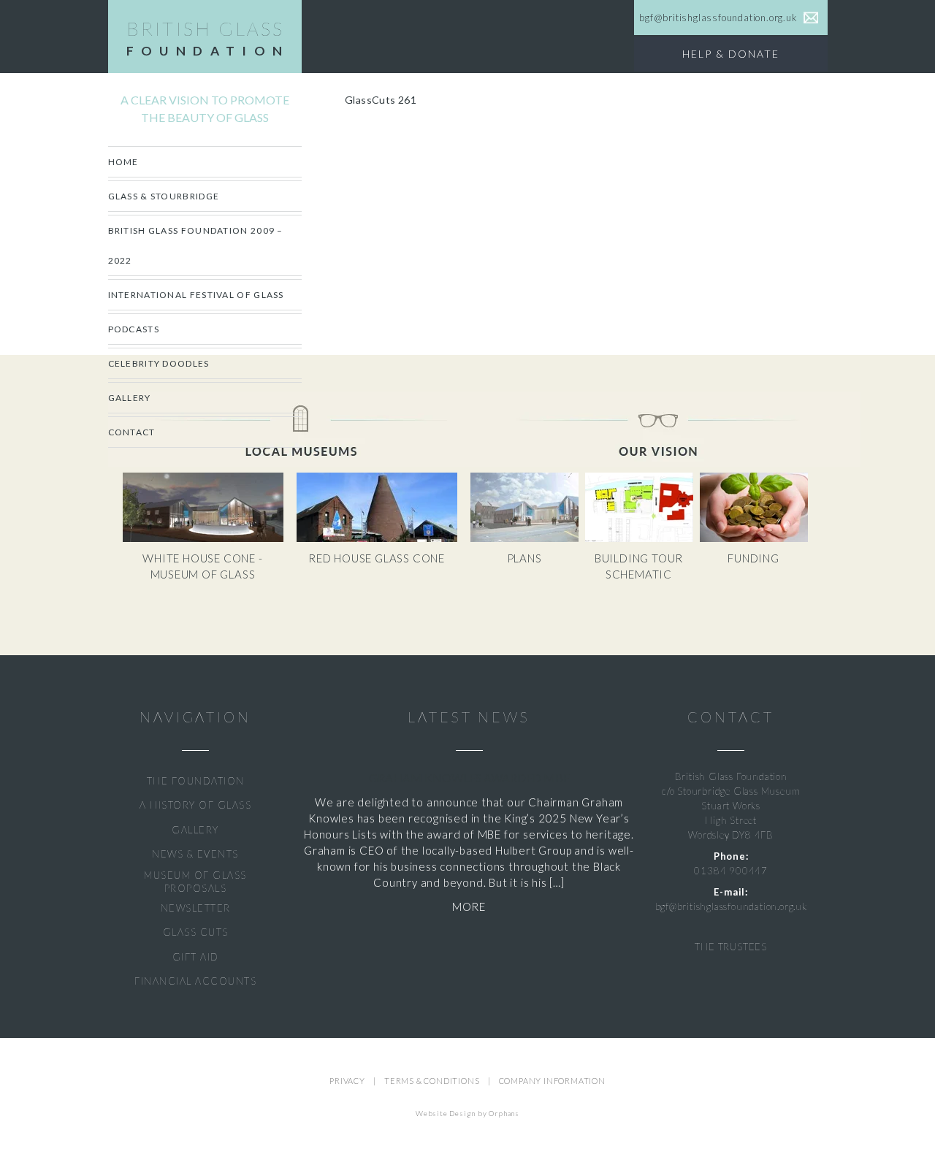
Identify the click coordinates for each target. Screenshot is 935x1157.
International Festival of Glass (196, 294)
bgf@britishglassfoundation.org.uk (731, 906)
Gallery (129, 397)
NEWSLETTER (196, 908)
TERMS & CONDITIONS (431, 1080)
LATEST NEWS (469, 717)
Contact (132, 432)
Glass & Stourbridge (164, 196)
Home (123, 161)
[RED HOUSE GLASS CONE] (382, 538)
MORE (469, 906)
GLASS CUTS (196, 932)
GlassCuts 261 (380, 99)
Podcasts (133, 329)
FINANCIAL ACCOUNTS (195, 981)
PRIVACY (347, 1080)
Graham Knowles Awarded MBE (469, 777)
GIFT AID (195, 957)
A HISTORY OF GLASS (195, 805)
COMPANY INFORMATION (552, 1080)
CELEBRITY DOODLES (159, 363)
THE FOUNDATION (196, 781)
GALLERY (195, 830)
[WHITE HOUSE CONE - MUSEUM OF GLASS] (210, 538)
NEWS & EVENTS (195, 854)
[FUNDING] (756, 538)
